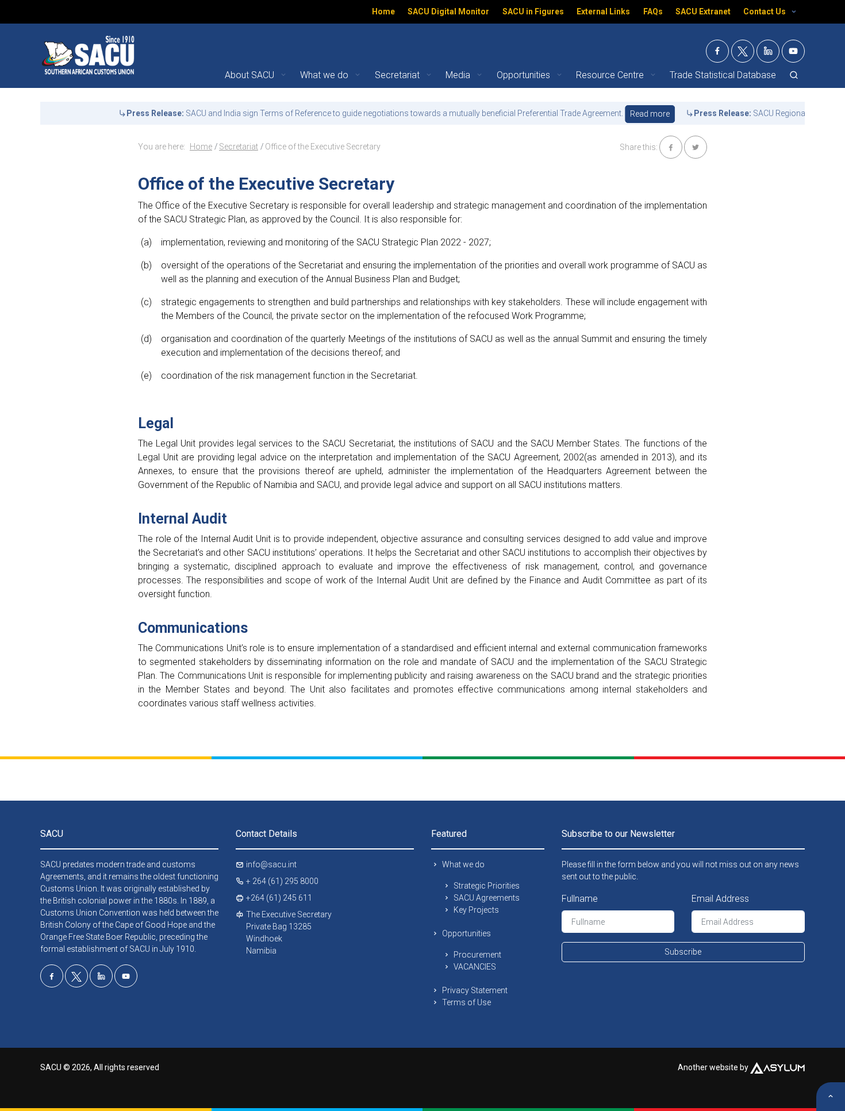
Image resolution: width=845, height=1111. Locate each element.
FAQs (653, 11)
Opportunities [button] (524, 75)
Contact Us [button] (765, 11)
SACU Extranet (703, 11)
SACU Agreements (487, 897)
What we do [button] (325, 75)
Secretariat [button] (398, 75)
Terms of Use (466, 1002)
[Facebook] (717, 51)
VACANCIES (475, 966)
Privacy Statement (475, 990)
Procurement (477, 954)
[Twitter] (742, 51)
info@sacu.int (271, 864)
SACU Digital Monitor (448, 11)
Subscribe (683, 951)
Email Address (720, 898)
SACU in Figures (533, 11)
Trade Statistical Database (723, 75)
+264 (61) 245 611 (279, 897)
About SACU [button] (250, 75)
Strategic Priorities (487, 885)
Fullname (580, 898)
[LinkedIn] (767, 51)
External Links (603, 11)
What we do (463, 864)
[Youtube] (793, 51)
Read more (625, 113)
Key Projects (476, 909)
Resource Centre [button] (611, 75)
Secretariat (238, 146)
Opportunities (466, 933)
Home (383, 11)
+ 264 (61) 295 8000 (282, 881)
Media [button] (459, 75)
